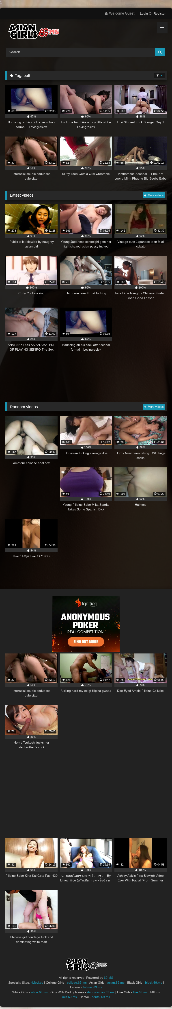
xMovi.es (37, 982)
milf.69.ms (69, 997)
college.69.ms (77, 982)
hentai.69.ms (101, 997)
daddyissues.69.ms (100, 992)
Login (144, 13)
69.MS (108, 977)
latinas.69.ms (92, 987)
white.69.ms (39, 992)
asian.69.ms (116, 982)
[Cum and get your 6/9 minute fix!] (86, 31)
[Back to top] (158, 996)
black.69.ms (153, 982)
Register (160, 13)
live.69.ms (140, 992)
